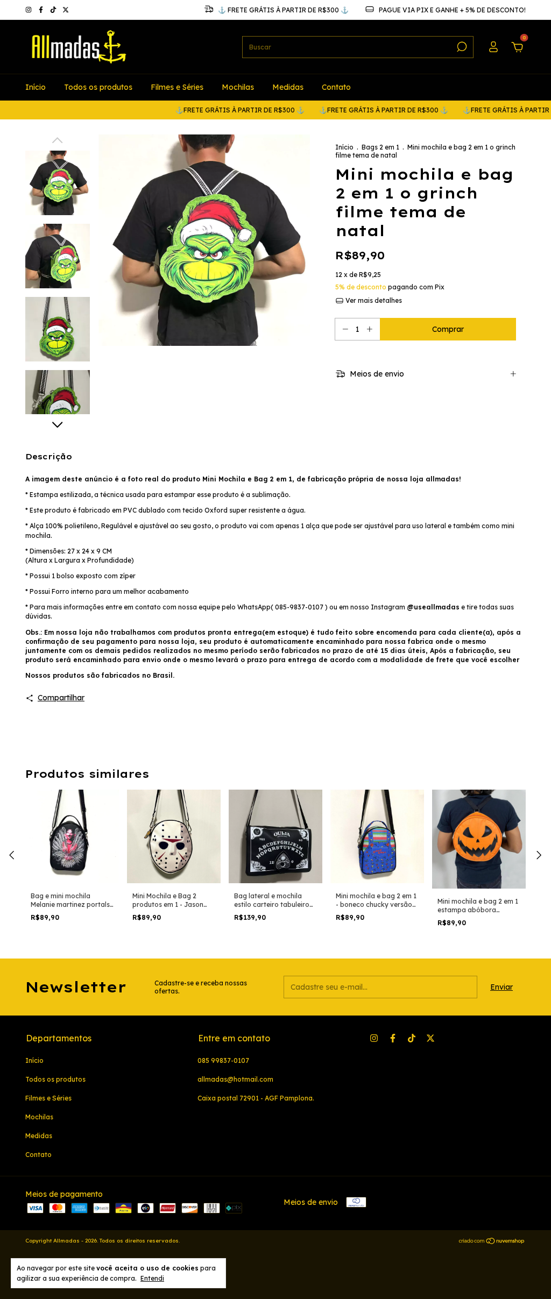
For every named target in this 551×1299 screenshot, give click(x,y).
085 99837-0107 (223, 1060)
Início (35, 87)
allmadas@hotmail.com (235, 1079)
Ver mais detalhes (373, 300)
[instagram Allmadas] (29, 10)
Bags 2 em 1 (380, 147)
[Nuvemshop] (492, 1242)
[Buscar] (461, 47)
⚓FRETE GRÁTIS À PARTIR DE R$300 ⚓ (215, 110)
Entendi (152, 1278)
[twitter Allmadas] (65, 10)
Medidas (287, 87)
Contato (336, 87)
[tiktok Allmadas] (54, 10)
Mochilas (238, 87)
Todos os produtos (98, 87)
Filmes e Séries (177, 87)
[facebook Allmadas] (42, 10)
